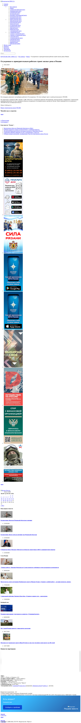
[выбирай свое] (13, 367)
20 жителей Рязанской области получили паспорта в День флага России (23, 131)
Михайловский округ (16, 21)
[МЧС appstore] (13, 329)
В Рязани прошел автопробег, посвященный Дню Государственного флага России (26, 134)
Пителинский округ (15, 22)
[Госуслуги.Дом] (13, 214)
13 (7, 498)
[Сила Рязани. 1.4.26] (13, 252)
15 (11, 498)
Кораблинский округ (15, 18)
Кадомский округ (15, 14)
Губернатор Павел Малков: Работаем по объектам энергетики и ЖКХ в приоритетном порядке (28, 549)
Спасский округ (14, 36)
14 (9, 498)
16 (13, 498)
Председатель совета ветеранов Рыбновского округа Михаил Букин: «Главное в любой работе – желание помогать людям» (36, 581)
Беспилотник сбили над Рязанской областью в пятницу (16, 520)
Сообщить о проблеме (12, 707)
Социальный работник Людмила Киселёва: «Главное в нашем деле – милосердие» (24, 596)
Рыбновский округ (15, 26)
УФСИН (18, 107)
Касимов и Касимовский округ (18, 15)
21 (9, 500)
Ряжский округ (14, 28)
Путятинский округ (15, 25)
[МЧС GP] (13, 291)
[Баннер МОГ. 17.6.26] (13, 481)
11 (3, 498)
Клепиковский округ (15, 16)
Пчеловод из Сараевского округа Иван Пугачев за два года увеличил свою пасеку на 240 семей (28, 642)
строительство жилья (10, 107)
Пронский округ (14, 23)
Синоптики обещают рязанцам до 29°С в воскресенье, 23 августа (21, 132)
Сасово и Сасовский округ (17, 33)
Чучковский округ (15, 40)
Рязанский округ (14, 29)
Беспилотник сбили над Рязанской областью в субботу (18, 128)
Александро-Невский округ (17, 9)
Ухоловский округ (15, 39)
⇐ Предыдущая (5, 120)
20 (7, 500)
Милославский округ (16, 19)
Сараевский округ (15, 32)
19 (5, 500)
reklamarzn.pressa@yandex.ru (40, 685)
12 (5, 498)
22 (11, 500)
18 (3, 500)
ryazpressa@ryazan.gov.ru (19, 685)
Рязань (12, 8)
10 (1, 498)
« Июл (2, 505)
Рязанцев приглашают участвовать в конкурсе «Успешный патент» (20, 614)
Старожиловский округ (16, 38)
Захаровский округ (15, 12)
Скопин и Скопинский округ (18, 35)
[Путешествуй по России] (13, 405)
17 (1, 500)
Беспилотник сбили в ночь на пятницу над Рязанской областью (19, 534)
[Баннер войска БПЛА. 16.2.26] (13, 176)
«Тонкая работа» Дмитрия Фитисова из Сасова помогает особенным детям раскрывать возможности (30, 567)
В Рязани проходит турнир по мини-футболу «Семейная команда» (22, 129)
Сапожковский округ (16, 31)
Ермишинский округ (15, 11)
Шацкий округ (14, 42)
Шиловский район (15, 43)
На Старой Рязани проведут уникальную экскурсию (15, 628)
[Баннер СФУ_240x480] (13, 443)
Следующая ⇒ (4, 122)
